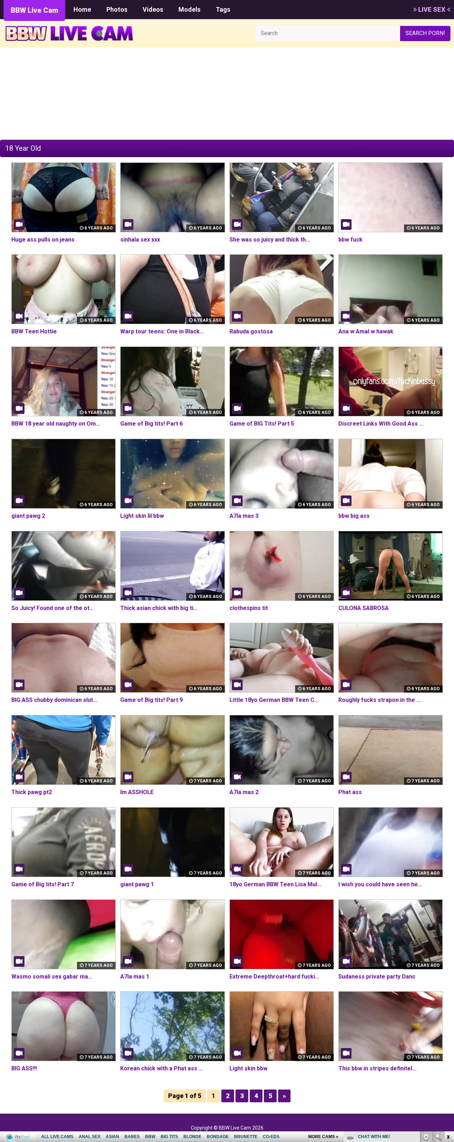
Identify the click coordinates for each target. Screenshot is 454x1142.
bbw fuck (350, 239)
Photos (116, 9)
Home (82, 9)
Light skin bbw (248, 1068)
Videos (153, 9)
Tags (223, 9)
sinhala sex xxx (140, 239)
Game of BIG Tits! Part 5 (261, 423)
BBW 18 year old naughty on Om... (55, 423)
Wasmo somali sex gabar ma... (51, 976)
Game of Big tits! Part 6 (151, 423)
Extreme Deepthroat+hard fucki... (274, 976)
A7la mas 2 (244, 792)
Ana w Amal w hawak (365, 331)
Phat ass (350, 792)
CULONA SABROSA (363, 608)
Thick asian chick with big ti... (159, 608)
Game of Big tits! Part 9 (151, 700)
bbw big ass (354, 515)
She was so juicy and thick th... (269, 239)
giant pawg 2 (28, 515)
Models (189, 9)
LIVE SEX (432, 9)
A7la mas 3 (244, 515)
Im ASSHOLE (137, 792)
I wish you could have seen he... (380, 884)
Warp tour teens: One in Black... (162, 331)
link (447, 1031)
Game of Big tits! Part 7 (42, 884)
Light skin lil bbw (142, 515)
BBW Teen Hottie (34, 331)
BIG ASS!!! (24, 1068)
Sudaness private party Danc (376, 976)
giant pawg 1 (137, 884)
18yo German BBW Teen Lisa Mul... (275, 884)
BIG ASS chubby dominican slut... (54, 700)
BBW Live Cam (34, 10)
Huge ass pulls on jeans (42, 239)
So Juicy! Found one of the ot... (52, 608)
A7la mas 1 (134, 976)
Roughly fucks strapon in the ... (379, 700)
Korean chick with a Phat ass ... (161, 1068)
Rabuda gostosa (251, 331)
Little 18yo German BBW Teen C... (274, 700)
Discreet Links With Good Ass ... (380, 423)
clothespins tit (248, 608)
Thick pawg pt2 (31, 792)
